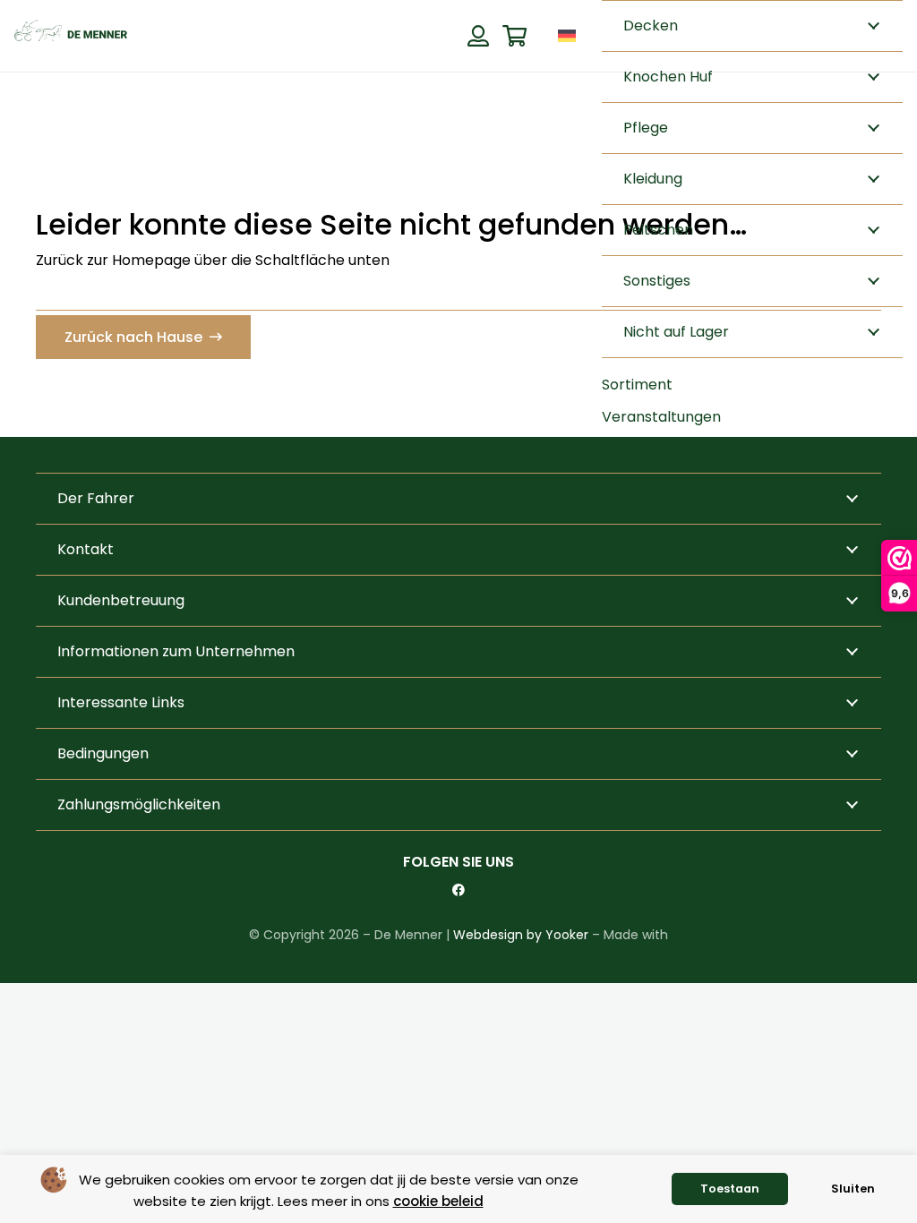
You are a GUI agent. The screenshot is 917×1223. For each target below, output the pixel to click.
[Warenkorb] (514, 36)
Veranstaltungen (661, 416)
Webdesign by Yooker (520, 935)
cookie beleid (438, 1201)
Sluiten (853, 1188)
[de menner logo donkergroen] (70, 36)
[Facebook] (458, 890)
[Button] (478, 36)
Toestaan (729, 1188)
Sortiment (637, 384)
